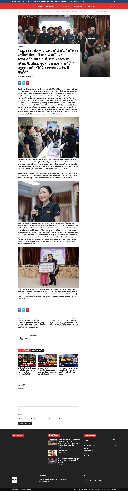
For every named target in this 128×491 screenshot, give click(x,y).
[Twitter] (112, 6)
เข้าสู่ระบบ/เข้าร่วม (33, 1)
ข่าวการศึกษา (42, 1)
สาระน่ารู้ (57, 1)
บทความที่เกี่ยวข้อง (24, 350)
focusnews (22, 76)
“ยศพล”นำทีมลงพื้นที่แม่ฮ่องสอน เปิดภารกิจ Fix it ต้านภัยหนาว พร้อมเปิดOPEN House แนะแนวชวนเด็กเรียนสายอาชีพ (69, 442)
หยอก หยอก (50, 1)
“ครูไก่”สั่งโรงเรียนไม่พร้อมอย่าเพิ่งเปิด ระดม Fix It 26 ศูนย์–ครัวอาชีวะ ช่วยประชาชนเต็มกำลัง (27, 371)
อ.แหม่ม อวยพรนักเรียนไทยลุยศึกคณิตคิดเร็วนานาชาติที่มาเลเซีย (68, 460)
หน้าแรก (19, 11)
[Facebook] (106, 6)
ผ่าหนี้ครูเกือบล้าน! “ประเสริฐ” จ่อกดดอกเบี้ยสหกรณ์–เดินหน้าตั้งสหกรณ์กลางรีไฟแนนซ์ (47, 371)
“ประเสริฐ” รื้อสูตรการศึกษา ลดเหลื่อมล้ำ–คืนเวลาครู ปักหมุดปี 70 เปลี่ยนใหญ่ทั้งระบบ (68, 371)
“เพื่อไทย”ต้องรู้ (63, 450)
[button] (115, 1)
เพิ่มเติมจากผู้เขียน (37, 350)
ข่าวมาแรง (63, 1)
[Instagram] (109, 6)
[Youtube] (115, 6)
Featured (82, 1)
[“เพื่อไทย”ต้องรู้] (52, 453)
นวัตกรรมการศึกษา (73, 1)
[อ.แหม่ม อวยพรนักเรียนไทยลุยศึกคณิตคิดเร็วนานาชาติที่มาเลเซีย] (52, 461)
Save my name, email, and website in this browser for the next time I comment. (42, 418)
